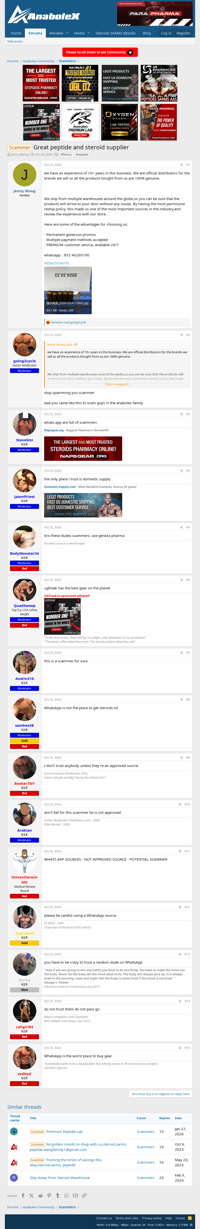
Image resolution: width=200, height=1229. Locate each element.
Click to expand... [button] (117, 384)
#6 (188, 580)
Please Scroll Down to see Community (96, 52)
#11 (187, 851)
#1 (188, 165)
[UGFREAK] (41, 122)
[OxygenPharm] (119, 122)
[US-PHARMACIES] (159, 83)
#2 (188, 335)
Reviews (56, 32)
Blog (147, 32)
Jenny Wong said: (59, 344)
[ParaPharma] (158, 122)
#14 (187, 1001)
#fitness (66, 154)
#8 (188, 699)
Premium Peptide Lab (57, 1131)
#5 (188, 527)
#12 (187, 907)
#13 (187, 954)
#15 (187, 1048)
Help (168, 1218)
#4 (188, 471)
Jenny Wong (20, 154)
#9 (188, 758)
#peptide (82, 154)
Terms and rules (126, 1218)
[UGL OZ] (80, 83)
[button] (67, 33)
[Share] (182, 165)
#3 (188, 414)
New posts (15, 41)
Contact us (104, 1218)
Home (16, 32)
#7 (188, 653)
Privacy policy (152, 1218)
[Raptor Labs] (80, 122)
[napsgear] (41, 83)
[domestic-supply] (120, 83)
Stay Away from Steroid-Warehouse (60, 1177)
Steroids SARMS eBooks (116, 32)
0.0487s (159, 1225)
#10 (187, 804)
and (68, 322)
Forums (35, 32)
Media (79, 32)
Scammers (145, 1131)
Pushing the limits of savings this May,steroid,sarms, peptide (66, 1162)
